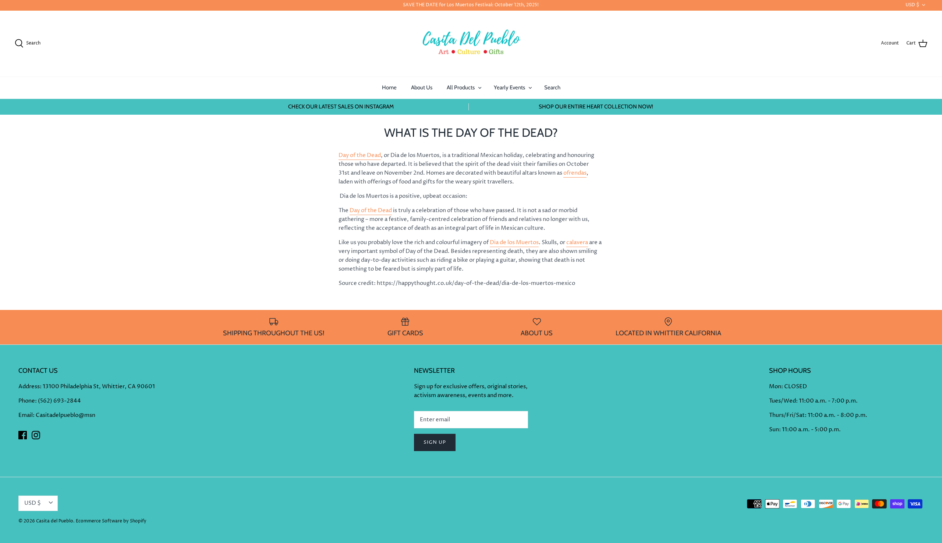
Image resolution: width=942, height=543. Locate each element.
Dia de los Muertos (514, 242)
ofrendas (575, 173)
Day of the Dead (360, 155)
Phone (26, 401)
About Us (421, 87)
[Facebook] (22, 435)
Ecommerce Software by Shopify (111, 521)
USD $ (912, 5)
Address (29, 386)
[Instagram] (36, 435)
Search (552, 87)
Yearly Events (509, 87)
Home (389, 87)
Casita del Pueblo (54, 521)
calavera (577, 242)
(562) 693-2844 (59, 401)
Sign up (435, 442)
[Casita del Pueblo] (471, 43)
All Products (461, 87)
